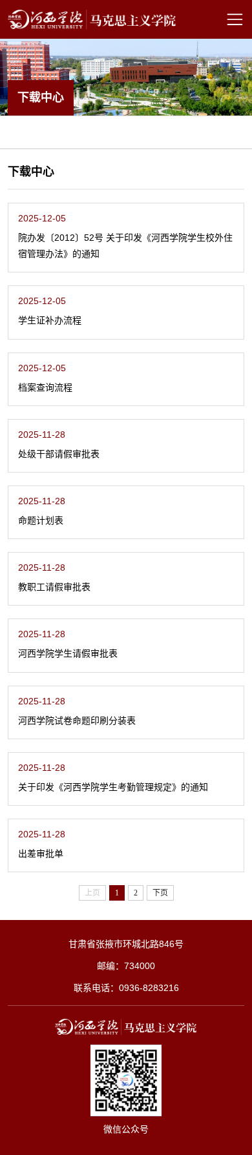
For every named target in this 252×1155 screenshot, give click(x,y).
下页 (160, 892)
